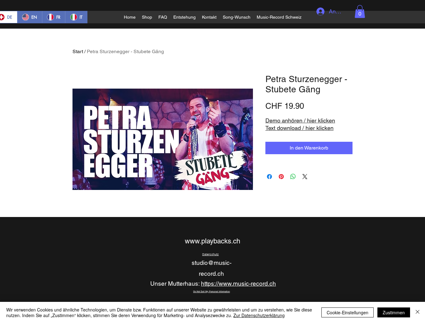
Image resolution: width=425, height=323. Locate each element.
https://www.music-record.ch (238, 283)
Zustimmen (394, 312)
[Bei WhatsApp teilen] (293, 176)
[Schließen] (417, 312)
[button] (359, 11)
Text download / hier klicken (299, 128)
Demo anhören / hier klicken (300, 120)
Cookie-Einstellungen (347, 312)
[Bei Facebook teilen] (269, 176)
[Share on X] (305, 176)
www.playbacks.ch (212, 241)
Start (77, 51)
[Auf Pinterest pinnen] (281, 176)
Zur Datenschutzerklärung (259, 315)
